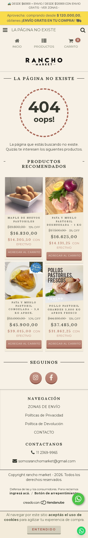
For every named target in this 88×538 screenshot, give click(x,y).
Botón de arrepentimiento (56, 493)
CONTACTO (44, 432)
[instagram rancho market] (36, 378)
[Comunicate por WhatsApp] (78, 499)
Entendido (44, 529)
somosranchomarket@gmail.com (47, 461)
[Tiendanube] (44, 504)
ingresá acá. (20, 493)
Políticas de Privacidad (44, 415)
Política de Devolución (44, 424)
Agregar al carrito (64, 255)
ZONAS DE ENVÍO (44, 407)
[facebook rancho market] (51, 378)
